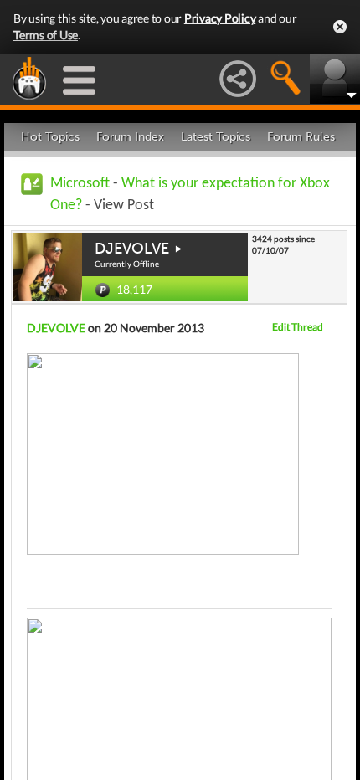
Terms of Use (45, 35)
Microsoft (80, 184)
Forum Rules (301, 137)
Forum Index (130, 137)
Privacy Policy (220, 18)
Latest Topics (215, 137)
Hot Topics (50, 137)
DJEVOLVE (132, 248)
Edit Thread (297, 327)
